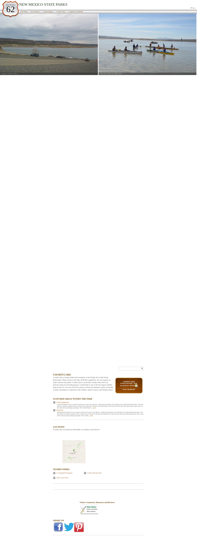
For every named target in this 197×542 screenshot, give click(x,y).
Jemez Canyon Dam (62, 477)
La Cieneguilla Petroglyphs (64, 473)
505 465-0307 (131, 389)
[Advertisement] (66, 503)
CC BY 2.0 (15, 73)
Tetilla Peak (59, 410)
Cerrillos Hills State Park (94, 473)
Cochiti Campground (62, 402)
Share (193, 8)
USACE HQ (110, 73)
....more (93, 408)
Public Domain (118, 73)
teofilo (10, 73)
